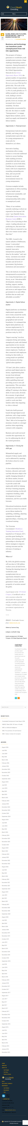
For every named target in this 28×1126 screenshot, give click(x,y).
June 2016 (4, 1033)
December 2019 (6, 933)
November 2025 (6, 772)
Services (4, 1065)
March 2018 (5, 977)
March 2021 (5, 901)
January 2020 (5, 929)
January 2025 (5, 804)
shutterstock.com (14, 623)
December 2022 (6, 860)
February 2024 (5, 835)
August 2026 (5, 747)
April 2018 (4, 973)
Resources (5, 1085)
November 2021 (6, 885)
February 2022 (5, 879)
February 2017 (5, 1011)
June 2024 (4, 826)
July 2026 (4, 750)
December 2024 (6, 807)
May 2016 (4, 1036)
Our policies (6, 1088)
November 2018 (6, 955)
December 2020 (6, 907)
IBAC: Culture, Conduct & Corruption (11, 734)
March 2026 (5, 760)
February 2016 (5, 1046)
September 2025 (6, 778)
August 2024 (5, 819)
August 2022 (5, 866)
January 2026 (5, 766)
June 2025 (4, 788)
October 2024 (5, 813)
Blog (3, 1081)
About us (4, 1067)
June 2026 (4, 753)
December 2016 (6, 1014)
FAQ (5, 1092)
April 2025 (4, 794)
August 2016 (5, 1027)
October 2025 (5, 775)
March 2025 (5, 797)
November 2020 (6, 911)
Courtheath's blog (9, 39)
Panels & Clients (7, 1074)
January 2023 (5, 857)
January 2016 (5, 1049)
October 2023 (5, 844)
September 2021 (6, 888)
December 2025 (6, 769)
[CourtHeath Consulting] (14, 7)
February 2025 (5, 800)
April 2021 (4, 898)
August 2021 (5, 892)
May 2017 (4, 1002)
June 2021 (4, 895)
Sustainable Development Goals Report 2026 (13, 721)
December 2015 (6, 1052)
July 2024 (4, 822)
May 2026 (4, 756)
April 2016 (4, 1039)
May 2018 (4, 970)
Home (3, 1063)
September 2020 (6, 914)
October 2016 (5, 1021)
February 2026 (5, 763)
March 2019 (5, 948)
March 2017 (5, 1008)
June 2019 (4, 942)
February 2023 (5, 854)
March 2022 (5, 876)
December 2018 (6, 951)
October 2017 (5, 989)
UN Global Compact (7, 1083)
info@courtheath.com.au (10, 1110)
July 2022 (4, 870)
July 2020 (4, 920)
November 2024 (6, 810)
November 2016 (6, 1017)
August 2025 (5, 782)
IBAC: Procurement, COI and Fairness (11, 730)
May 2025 (4, 791)
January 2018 (5, 983)
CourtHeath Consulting (20, 39)
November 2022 (6, 863)
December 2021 (6, 882)
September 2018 (6, 961)
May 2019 (4, 945)
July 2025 (4, 785)
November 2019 (6, 936)
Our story (6, 1072)
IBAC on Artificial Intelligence (9, 727)
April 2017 (4, 1005)
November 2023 (6, 841)
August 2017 (5, 995)
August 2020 (5, 917)
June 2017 (4, 999)
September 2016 (6, 1024)
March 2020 (5, 926)
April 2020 (4, 923)
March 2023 (5, 851)
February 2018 (5, 980)
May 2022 (4, 873)
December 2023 (6, 838)
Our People (6, 1070)
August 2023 (5, 848)
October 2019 (5, 939)
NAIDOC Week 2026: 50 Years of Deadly (12, 724)
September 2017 (6, 992)
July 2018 (4, 964)
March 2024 (5, 832)
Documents (6, 1090)
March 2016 (5, 1043)
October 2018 (5, 958)
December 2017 (6, 986)
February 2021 (5, 904)
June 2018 (4, 967)
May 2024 (4, 829)
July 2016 (4, 1030)
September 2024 (6, 816)
